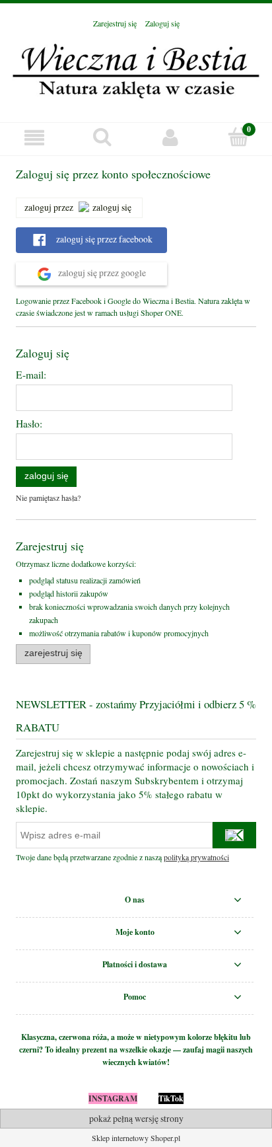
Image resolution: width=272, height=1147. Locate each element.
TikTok (171, 1098)
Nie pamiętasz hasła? (48, 497)
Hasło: (29, 423)
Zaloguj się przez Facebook (103, 239)
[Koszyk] (238, 136)
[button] (34, 137)
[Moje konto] (170, 137)
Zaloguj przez (48, 207)
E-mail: (31, 374)
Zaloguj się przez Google (101, 272)
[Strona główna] (136, 68)
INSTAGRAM (112, 1098)
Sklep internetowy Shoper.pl (136, 1137)
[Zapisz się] (234, 835)
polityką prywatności (196, 857)
